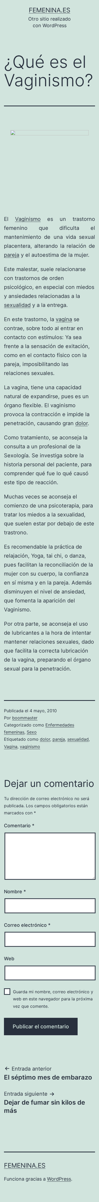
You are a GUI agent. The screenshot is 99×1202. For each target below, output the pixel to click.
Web (9, 958)
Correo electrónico (27, 925)
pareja (11, 255)
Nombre (15, 891)
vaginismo (30, 746)
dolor (81, 423)
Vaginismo (28, 219)
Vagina (10, 746)
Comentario (19, 825)
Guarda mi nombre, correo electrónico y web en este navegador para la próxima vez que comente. (53, 999)
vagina (64, 319)
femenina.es (49, 10)
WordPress (59, 1179)
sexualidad (17, 305)
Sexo (32, 732)
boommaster (24, 717)
